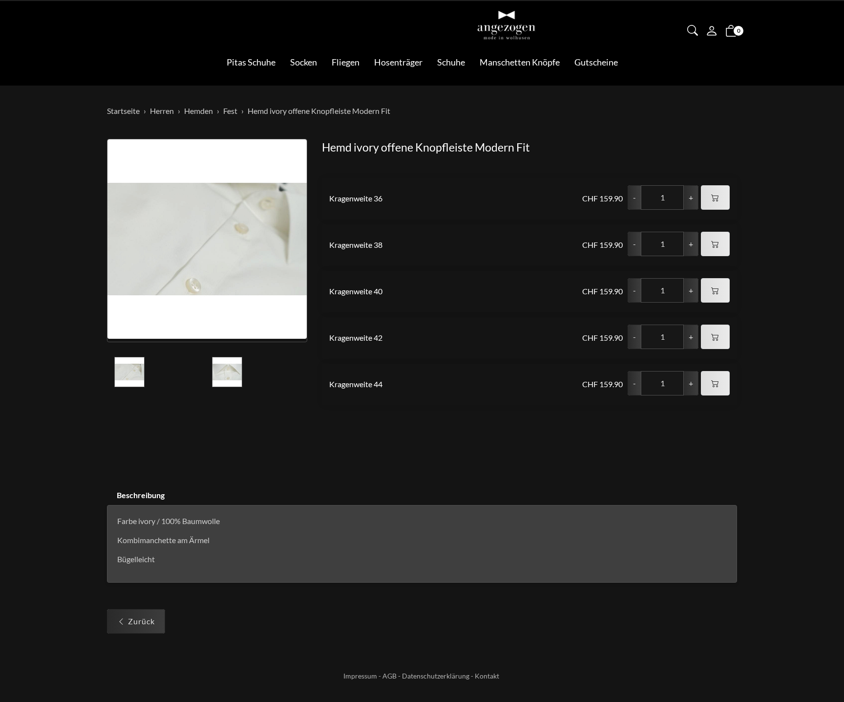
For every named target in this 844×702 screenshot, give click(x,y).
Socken (303, 62)
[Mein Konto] (711, 31)
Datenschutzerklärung (435, 676)
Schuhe (451, 62)
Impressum (360, 676)
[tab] (136, 495)
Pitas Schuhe (251, 62)
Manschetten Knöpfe (520, 62)
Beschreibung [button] (141, 495)
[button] (692, 31)
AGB (389, 676)
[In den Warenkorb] (715, 197)
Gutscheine (596, 62)
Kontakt (487, 676)
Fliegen (345, 62)
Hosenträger (398, 62)
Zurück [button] (141, 621)
